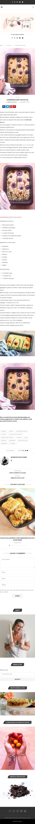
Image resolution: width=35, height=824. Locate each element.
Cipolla (11, 431)
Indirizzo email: (4, 670)
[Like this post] (19, 450)
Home (1, 45)
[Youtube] (19, 2)
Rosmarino (4, 443)
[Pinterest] (17, 2)
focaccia (3, 434)
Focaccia (9, 45)
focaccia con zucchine (15, 434)
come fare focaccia (21, 431)
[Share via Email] (27, 450)
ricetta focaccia (23, 440)
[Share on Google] (11, 107)
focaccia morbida (26, 145)
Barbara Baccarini (12, 102)
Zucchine (12, 443)
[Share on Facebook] (4, 107)
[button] (1, 516)
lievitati (19, 437)
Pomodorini (12, 440)
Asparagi (3, 431)
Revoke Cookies (17, 821)
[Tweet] (7, 107)
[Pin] (14, 107)
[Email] (22, 2)
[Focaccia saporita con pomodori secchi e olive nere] (17, 512)
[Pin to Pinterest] (25, 450)
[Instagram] (14, 2)
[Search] (33, 7)
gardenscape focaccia (7, 437)
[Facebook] (12, 2)
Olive (26, 437)
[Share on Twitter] (23, 450)
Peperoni (3, 440)
